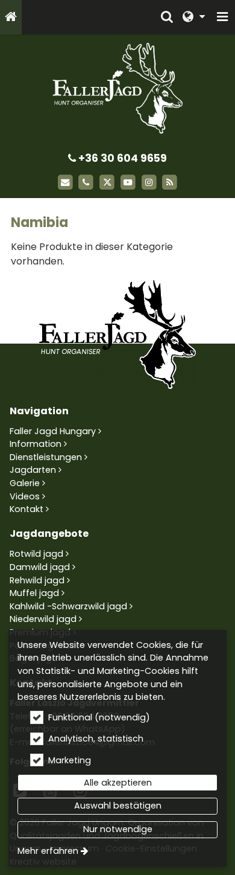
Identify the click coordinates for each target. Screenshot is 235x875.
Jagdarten (33, 470)
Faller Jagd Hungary (53, 431)
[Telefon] (86, 182)
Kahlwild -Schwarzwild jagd (68, 606)
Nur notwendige (117, 829)
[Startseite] (11, 17)
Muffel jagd (34, 593)
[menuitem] (11, 17)
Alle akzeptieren (118, 783)
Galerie (25, 483)
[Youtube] (128, 182)
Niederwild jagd (43, 619)
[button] (222, 17)
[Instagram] (149, 182)
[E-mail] (65, 182)
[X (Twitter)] (107, 182)
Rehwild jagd (37, 580)
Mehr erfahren (47, 851)
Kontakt (26, 509)
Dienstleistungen (46, 457)
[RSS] (170, 182)
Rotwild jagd (36, 554)
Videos (25, 496)
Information (35, 444)
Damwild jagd (40, 567)
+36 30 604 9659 (121, 158)
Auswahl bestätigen (117, 806)
